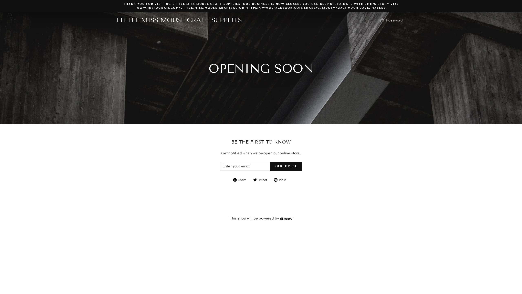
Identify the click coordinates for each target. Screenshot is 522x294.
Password (394, 20)
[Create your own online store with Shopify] (286, 218)
